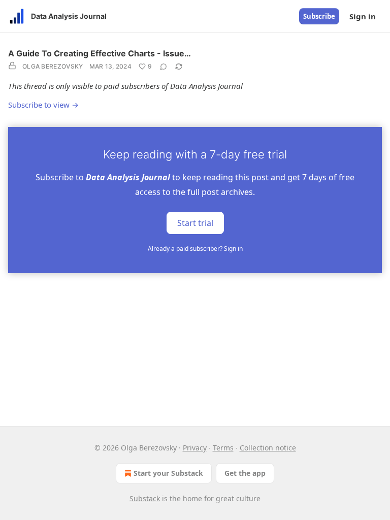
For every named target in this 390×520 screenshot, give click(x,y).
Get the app (245, 473)
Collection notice (268, 447)
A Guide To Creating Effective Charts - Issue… (99, 53)
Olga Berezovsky (52, 66)
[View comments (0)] (163, 66)
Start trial (195, 222)
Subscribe (319, 16)
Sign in (362, 16)
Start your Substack (168, 473)
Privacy (195, 447)
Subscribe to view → (43, 105)
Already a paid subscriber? (195, 248)
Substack (144, 498)
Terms (223, 447)
